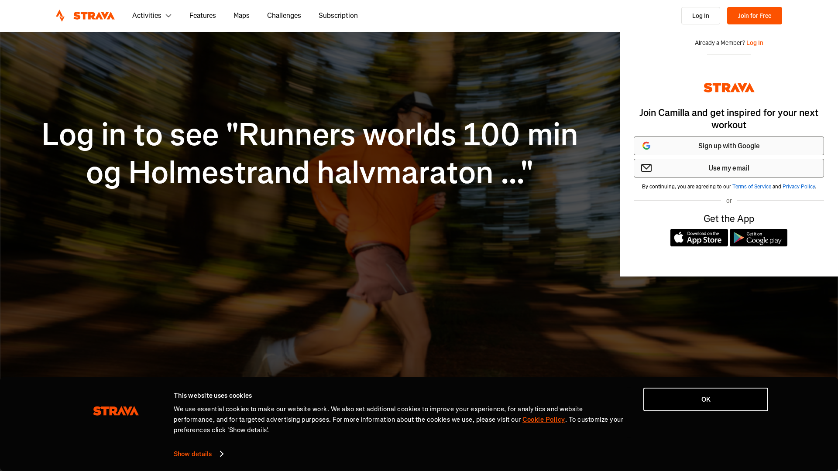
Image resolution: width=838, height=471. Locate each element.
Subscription (338, 15)
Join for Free (754, 16)
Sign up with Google (729, 145)
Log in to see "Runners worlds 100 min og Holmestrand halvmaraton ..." (309, 153)
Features (202, 15)
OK (706, 399)
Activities (146, 15)
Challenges (284, 15)
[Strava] (85, 16)
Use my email (728, 168)
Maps (242, 15)
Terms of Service (751, 186)
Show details (193, 454)
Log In (700, 16)
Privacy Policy (799, 186)
